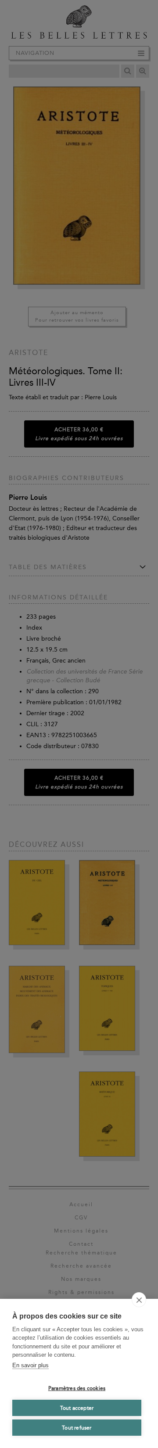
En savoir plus (30, 1365)
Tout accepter (77, 1408)
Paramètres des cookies (76, 1388)
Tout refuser (76, 1428)
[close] (139, 1299)
